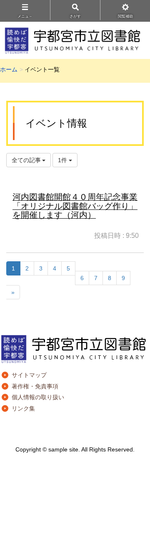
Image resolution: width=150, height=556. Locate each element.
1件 (63, 160)
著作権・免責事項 (35, 386)
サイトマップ (29, 375)
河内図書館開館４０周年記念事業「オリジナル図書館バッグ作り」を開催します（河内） (75, 205)
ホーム (9, 69)
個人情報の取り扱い (38, 397)
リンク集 (23, 408)
